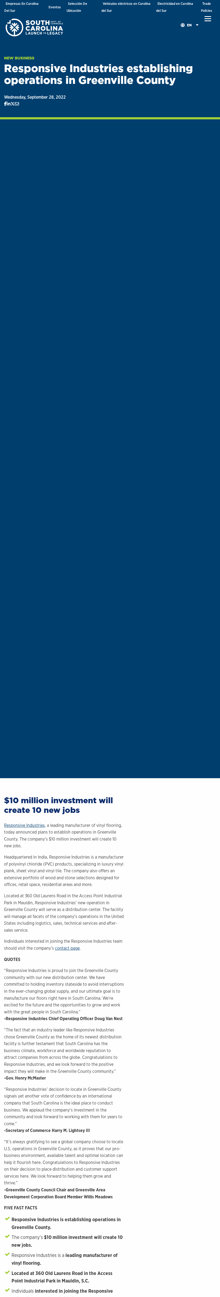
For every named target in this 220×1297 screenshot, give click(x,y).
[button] (207, 19)
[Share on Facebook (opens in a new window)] (5, 104)
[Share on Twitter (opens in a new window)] (12, 104)
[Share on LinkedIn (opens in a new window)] (8, 104)
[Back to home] (34, 27)
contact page (67, 948)
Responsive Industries (24, 825)
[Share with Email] (17, 104)
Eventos (55, 7)
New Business (19, 58)
